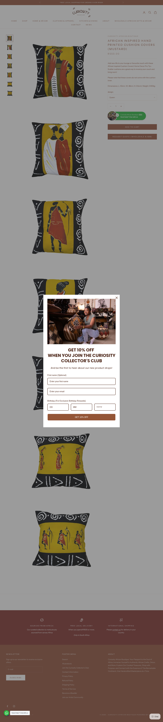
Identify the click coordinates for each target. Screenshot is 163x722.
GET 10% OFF (81, 417)
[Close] (117, 298)
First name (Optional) (56, 375)
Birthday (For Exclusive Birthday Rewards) (66, 401)
